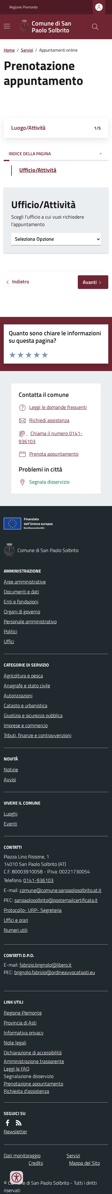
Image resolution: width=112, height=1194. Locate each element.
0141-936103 (38, 880)
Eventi (10, 823)
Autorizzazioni (18, 695)
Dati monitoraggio (22, 1155)
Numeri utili (15, 930)
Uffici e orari (16, 920)
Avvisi (10, 779)
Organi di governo (22, 611)
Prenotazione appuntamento (33, 1083)
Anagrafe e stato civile (27, 685)
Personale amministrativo (30, 621)
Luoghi (10, 813)
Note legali (15, 1042)
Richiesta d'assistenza (26, 1091)
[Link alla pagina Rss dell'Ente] (18, 1123)
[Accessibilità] (16, 1177)
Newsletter (15, 1131)
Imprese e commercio (26, 725)
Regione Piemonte (23, 7)
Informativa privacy (24, 1032)
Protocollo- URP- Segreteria (33, 910)
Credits (36, 1163)
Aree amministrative (25, 581)
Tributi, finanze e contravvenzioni (37, 735)
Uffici (9, 641)
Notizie (11, 769)
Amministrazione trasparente (34, 1061)
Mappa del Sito (84, 1163)
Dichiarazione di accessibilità (33, 1052)
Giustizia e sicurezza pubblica (33, 715)
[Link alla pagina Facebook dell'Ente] (7, 1123)
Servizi (27, 50)
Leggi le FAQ (17, 1068)
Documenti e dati (21, 591)
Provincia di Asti (20, 1022)
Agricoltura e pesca (23, 675)
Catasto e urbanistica (25, 705)
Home (9, 50)
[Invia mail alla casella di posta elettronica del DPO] (46, 965)
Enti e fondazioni (21, 601)
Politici (10, 631)
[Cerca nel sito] (93, 26)
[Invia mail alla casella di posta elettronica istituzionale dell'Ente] (60, 890)
